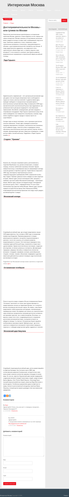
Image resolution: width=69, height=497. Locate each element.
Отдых (49, 10)
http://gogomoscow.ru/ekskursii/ (17, 423)
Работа (31, 10)
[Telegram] (10, 396)
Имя (4, 460)
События (58, 10)
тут (9, 135)
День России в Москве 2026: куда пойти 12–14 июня (61, 46)
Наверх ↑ (66, 495)
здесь (9, 263)
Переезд (14, 10)
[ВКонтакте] (5, 396)
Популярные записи (62, 29)
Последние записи (53, 29)
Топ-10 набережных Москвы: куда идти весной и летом (61, 79)
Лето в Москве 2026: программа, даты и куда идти (60, 56)
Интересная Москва (25, 5)
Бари (6, 405)
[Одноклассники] (7, 396)
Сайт (4, 475)
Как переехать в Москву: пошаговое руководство (61, 117)
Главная (5, 10)
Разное (5, 14)
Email (4, 467)
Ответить (14, 411)
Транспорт (40, 10)
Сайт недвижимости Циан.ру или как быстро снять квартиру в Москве (61, 128)
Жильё (23, 10)
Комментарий (7, 435)
